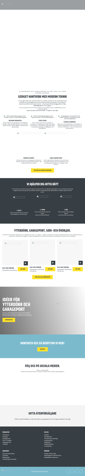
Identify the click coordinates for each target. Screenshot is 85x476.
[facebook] (68, 471)
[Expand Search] (79, 5)
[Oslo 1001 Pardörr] (42, 252)
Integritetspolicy (49, 444)
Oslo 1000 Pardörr (8, 268)
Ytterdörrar (5, 435)
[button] (26, 263)
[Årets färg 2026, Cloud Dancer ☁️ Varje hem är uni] (11, 384)
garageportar (42, 124)
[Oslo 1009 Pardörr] (70, 252)
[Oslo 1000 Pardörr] (15, 252)
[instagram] (72, 471)
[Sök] (78, 5)
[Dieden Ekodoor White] (7, 4)
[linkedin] (76, 471)
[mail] (81, 471)
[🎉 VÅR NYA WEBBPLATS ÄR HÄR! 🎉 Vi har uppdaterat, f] (52, 387)
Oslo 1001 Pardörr (35, 267)
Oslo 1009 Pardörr (63, 267)
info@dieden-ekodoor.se (51, 457)
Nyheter (46, 435)
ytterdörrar (33, 124)
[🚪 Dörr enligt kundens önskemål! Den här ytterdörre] (73, 381)
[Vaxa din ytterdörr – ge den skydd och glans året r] (32, 381)
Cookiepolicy (48, 446)
